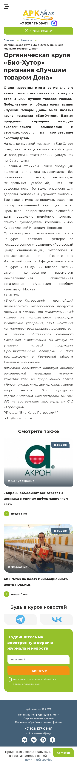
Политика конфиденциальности (38, 714)
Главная (9, 40)
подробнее (19, 513)
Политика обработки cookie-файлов (38, 722)
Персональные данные (38, 718)
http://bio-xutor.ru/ (18, 418)
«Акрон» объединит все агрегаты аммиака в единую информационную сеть (36, 498)
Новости (27, 40)
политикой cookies (38, 760)
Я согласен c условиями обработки (34, 681)
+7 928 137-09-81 (34, 23)
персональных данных (26, 683)
